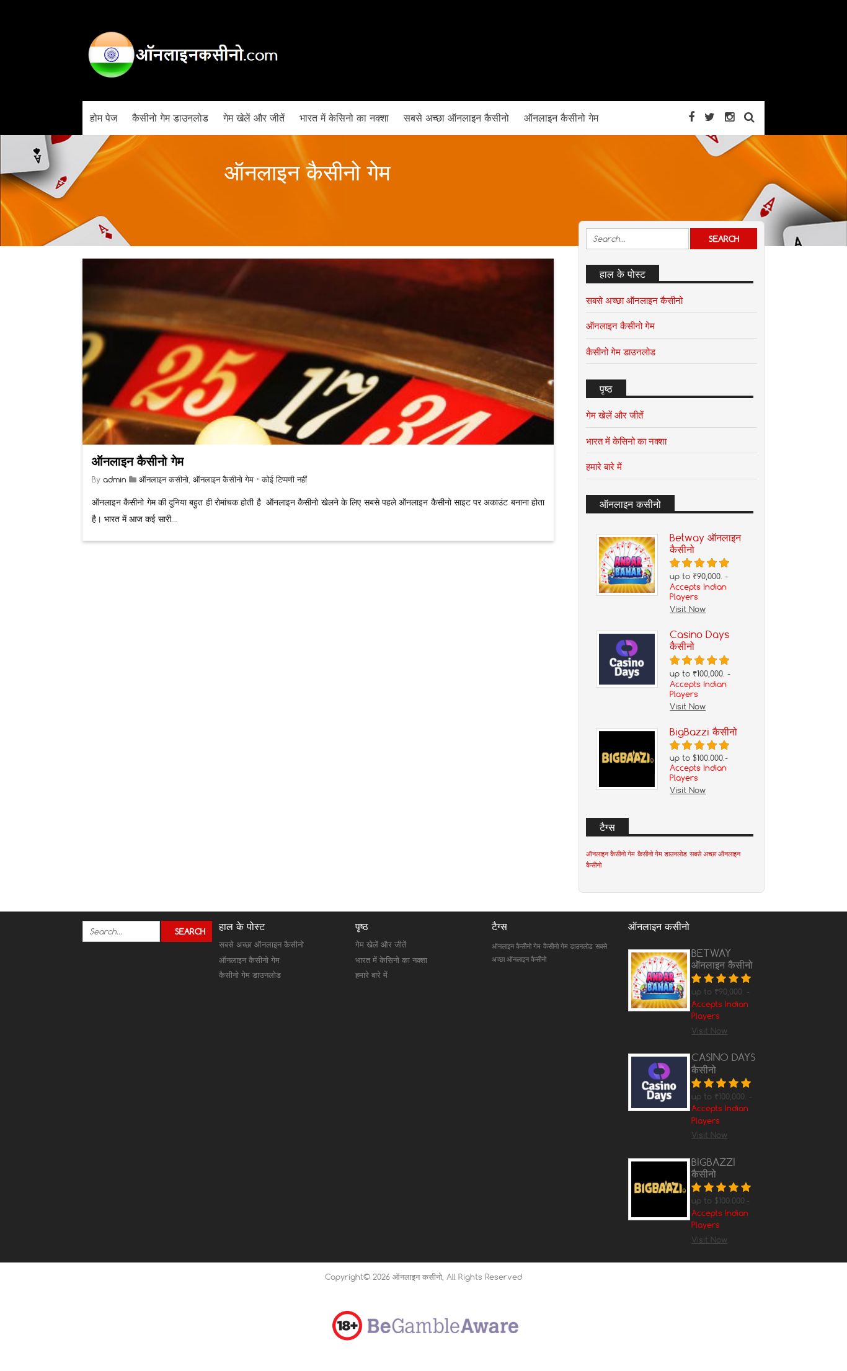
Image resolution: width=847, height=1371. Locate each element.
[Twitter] (709, 117)
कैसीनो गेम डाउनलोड (620, 351)
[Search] (749, 117)
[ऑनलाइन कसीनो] (181, 76)
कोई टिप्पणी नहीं (284, 479)
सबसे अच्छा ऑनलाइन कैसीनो (634, 300)
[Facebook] (691, 117)
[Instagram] (729, 117)
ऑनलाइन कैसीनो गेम (138, 461)
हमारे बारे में (604, 466)
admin (114, 479)
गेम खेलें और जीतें (614, 415)
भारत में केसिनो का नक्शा (626, 441)
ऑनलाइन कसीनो (163, 479)
